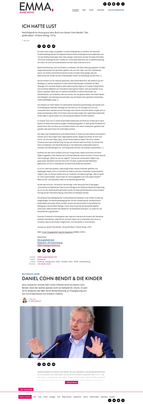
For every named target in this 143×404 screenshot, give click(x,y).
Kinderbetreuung (84, 261)
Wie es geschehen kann (45, 240)
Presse (45, 397)
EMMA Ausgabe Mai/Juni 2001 (47, 257)
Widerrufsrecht (66, 397)
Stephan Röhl (41, 359)
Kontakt (112, 397)
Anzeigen (52, 397)
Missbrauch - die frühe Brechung (49, 243)
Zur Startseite (26, 389)
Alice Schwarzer (36, 301)
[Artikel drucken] (53, 46)
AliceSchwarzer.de (116, 10)
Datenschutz (77, 397)
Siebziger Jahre (50, 261)
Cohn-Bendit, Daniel (43, 264)
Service (85, 397)
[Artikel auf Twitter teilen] (44, 46)
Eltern (71, 261)
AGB (58, 397)
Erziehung (40, 261)
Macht (58, 261)
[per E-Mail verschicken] (48, 46)
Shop (91, 10)
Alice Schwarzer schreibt (31, 274)
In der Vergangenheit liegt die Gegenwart (57, 232)
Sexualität (64, 261)
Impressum (104, 397)
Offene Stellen (94, 397)
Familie (76, 261)
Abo (84, 10)
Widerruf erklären (25, 397)
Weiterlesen (72, 382)
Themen (75, 10)
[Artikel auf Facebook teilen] (39, 46)
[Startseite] (36, 7)
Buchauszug (41, 259)
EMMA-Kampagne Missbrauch (48, 245)
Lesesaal (100, 10)
